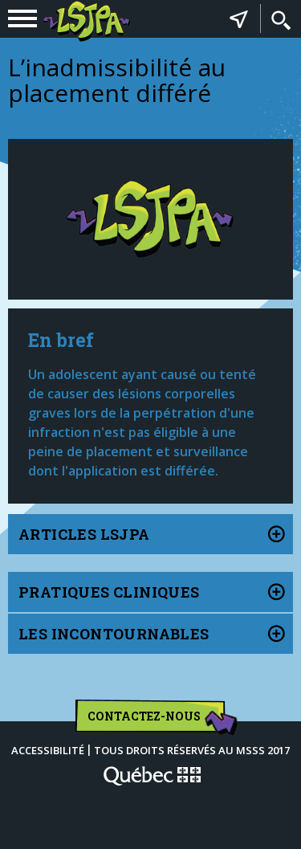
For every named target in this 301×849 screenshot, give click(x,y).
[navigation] (22, 18)
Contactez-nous (144, 716)
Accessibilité (47, 750)
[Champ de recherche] (281, 20)
